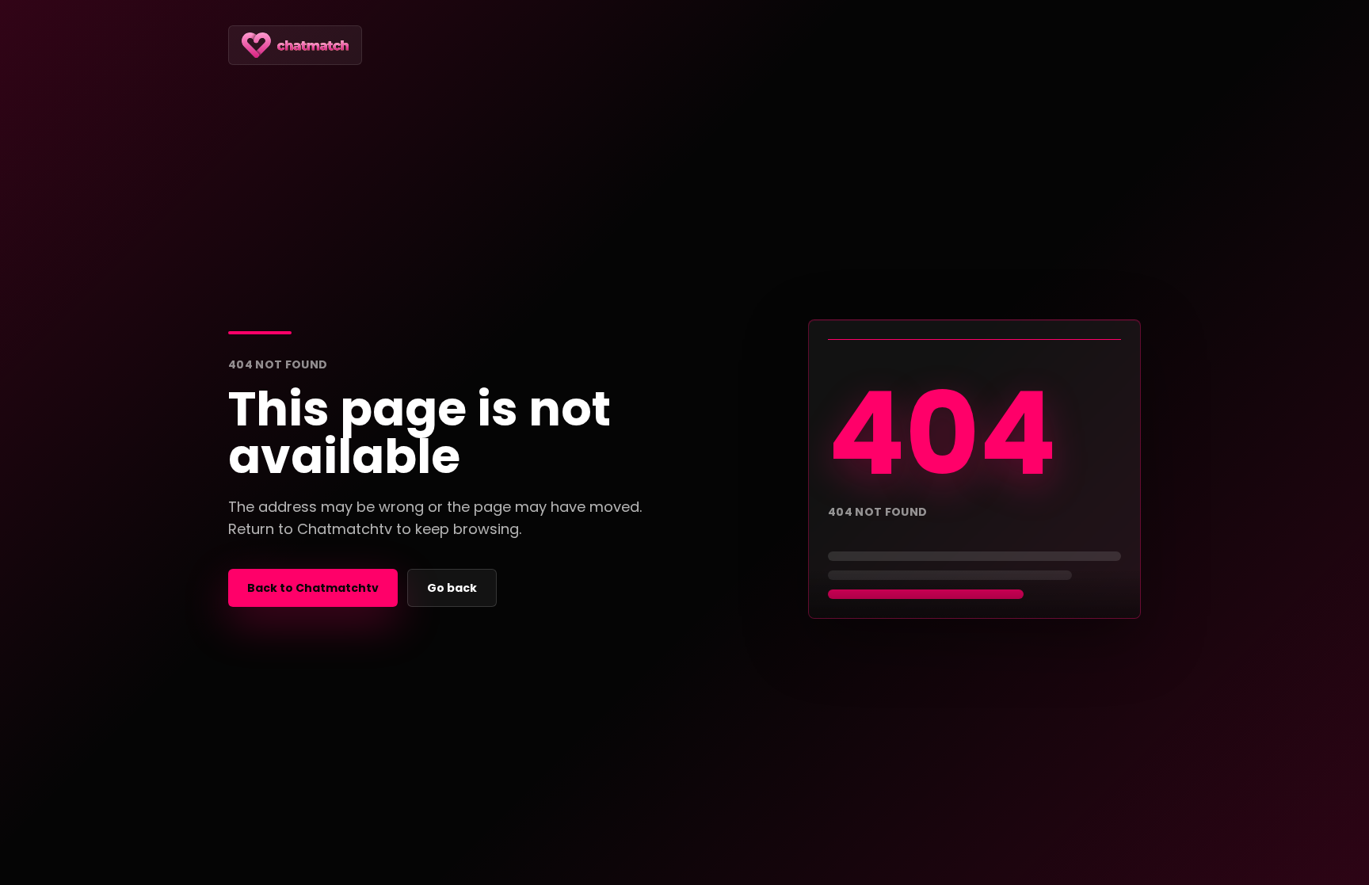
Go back (452, 588)
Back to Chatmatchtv (313, 588)
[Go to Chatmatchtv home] (295, 45)
